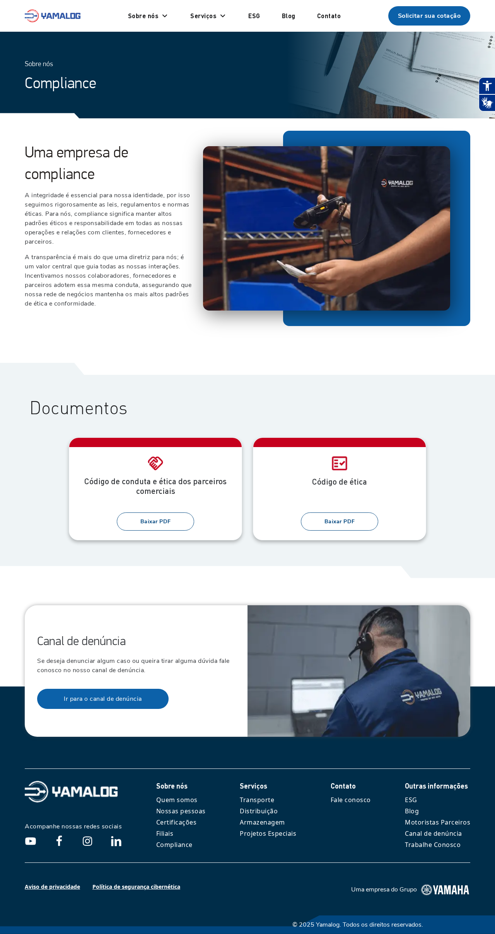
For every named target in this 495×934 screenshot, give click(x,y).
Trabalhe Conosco (433, 844)
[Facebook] (59, 841)
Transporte (257, 800)
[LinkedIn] (116, 841)
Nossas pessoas (181, 811)
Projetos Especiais (268, 833)
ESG (411, 800)
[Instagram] (87, 841)
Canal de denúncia (433, 833)
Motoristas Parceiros (437, 822)
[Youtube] (30, 841)
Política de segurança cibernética (136, 886)
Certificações (176, 822)
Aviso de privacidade (52, 886)
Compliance (174, 844)
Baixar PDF (155, 521)
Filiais (165, 833)
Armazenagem (262, 822)
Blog (412, 811)
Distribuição (259, 811)
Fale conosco (351, 800)
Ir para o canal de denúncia (103, 699)
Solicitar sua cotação (429, 16)
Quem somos (177, 800)
